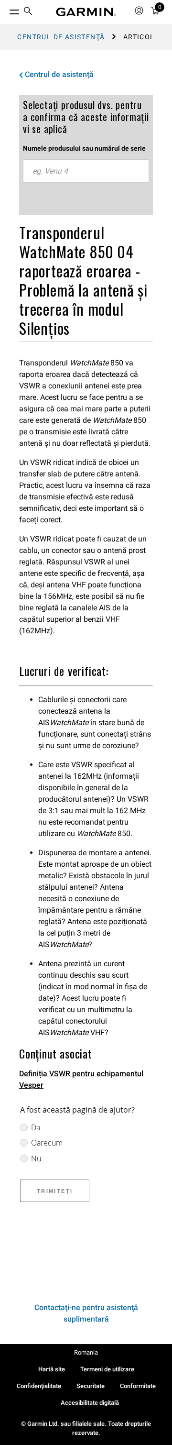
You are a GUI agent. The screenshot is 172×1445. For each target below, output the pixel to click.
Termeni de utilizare (107, 1369)
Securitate (90, 1386)
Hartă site (51, 1369)
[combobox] (86, 171)
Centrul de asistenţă (61, 37)
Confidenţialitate (39, 1386)
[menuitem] (28, 12)
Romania (86, 1352)
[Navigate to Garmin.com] (86, 12)
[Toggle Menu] (5, 9)
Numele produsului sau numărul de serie (84, 148)
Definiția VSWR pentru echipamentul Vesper (81, 1079)
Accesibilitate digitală (90, 1402)
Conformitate (138, 1386)
